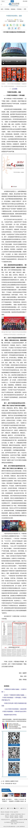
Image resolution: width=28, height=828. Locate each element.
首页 (2, 9)
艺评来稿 (19, 9)
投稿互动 (4, 808)
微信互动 (17, 808)
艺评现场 (7, 9)
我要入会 (24, 808)
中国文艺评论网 (12, 21)
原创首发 (13, 9)
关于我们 (11, 812)
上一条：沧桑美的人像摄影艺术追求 (9, 781)
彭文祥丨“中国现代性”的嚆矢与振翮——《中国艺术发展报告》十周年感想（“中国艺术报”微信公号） (14, 697)
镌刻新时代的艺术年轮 (10, 714)
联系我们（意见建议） (5, 814)
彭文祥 (21, 21)
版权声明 (16, 812)
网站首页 (3, 812)
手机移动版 (11, 808)
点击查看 (14, 88)
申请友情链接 (18, 814)
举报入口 (23, 814)
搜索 (12, 1)
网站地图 (25, 1)
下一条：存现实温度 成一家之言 (8, 783)
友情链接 (13, 814)
